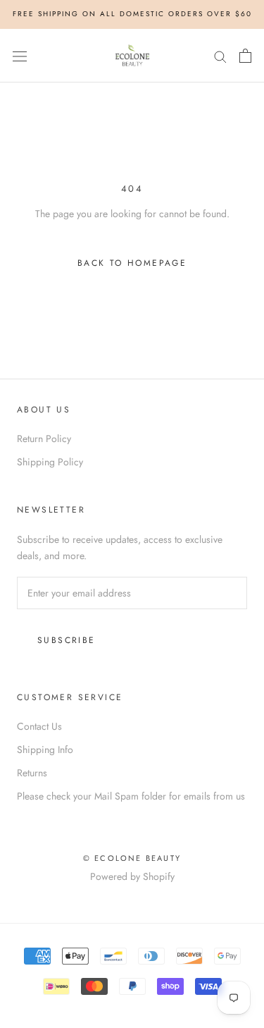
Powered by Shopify (132, 876)
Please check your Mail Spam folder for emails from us (131, 796)
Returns (32, 773)
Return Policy (44, 439)
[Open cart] (245, 56)
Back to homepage (132, 263)
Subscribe (66, 640)
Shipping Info (45, 749)
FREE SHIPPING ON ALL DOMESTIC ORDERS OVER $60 (132, 13)
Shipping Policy (50, 462)
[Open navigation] (20, 55)
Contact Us (39, 726)
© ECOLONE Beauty (132, 858)
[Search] (220, 55)
